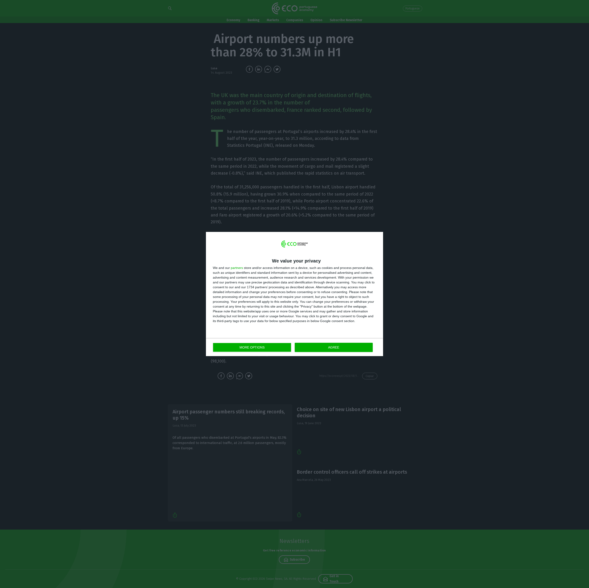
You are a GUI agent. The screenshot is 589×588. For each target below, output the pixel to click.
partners (237, 267)
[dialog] (294, 294)
